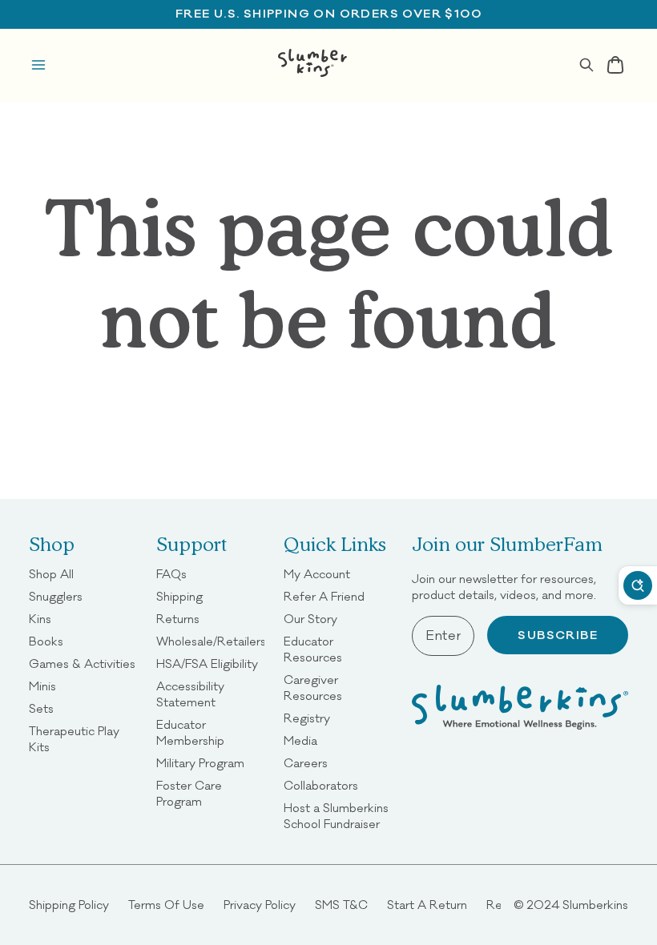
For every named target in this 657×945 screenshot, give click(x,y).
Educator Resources (338, 649)
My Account (317, 573)
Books (46, 641)
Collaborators (321, 785)
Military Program (200, 762)
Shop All (51, 573)
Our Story (310, 618)
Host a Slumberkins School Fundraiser (338, 815)
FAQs (171, 573)
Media (300, 740)
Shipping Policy (69, 904)
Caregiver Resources (338, 687)
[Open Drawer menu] (38, 64)
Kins (40, 618)
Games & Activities (82, 663)
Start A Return (427, 904)
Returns (178, 618)
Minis (42, 686)
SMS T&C (341, 904)
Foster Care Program (210, 793)
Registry (307, 718)
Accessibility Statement (210, 694)
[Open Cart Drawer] (615, 65)
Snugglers (56, 596)
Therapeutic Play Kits (83, 738)
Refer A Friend (324, 596)
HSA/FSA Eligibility (207, 663)
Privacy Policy (260, 904)
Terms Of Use (166, 904)
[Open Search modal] (586, 64)
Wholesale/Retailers (211, 641)
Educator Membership (210, 732)
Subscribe (558, 635)
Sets (41, 708)
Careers (306, 762)
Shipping (179, 596)
